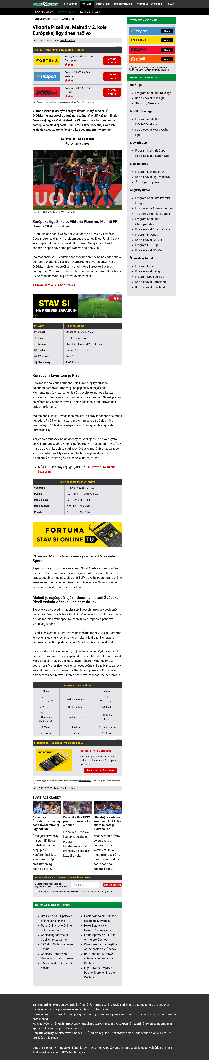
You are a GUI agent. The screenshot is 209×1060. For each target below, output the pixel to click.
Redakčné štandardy (73, 1047)
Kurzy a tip (68, 138)
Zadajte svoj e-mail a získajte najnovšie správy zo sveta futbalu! (51, 885)
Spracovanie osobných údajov (143, 1047)
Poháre (86, 4)
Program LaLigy (145, 266)
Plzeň (36, 632)
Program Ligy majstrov (150, 171)
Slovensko (71, 4)
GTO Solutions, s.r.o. (75, 1052)
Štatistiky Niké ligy (147, 103)
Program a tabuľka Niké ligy (153, 93)
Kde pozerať (86, 138)
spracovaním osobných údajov (65, 891)
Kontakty (50, 1047)
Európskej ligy (88, 383)
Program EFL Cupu (147, 245)
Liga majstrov (44, 11)
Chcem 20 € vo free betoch (100, 770)
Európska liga (66, 11)
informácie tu (45, 783)
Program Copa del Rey (149, 276)
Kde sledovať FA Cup (148, 240)
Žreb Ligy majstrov (147, 182)
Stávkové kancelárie (149, 4)
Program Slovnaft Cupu (150, 150)
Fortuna (76, 362)
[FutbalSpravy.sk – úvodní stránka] (45, 4)
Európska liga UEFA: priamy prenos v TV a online (77, 821)
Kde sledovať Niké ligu (149, 98)
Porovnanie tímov (77, 143)
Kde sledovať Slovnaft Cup (152, 155)
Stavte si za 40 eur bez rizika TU (56, 285)
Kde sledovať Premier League (154, 208)
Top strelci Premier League (152, 213)
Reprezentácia (123, 4)
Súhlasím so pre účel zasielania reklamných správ (76, 891)
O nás (170, 4)
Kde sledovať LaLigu (148, 271)
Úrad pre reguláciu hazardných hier (110, 1033)
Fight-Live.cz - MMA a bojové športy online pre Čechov (99, 972)
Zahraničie (103, 4)
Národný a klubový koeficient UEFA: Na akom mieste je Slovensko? (107, 823)
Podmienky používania (105, 1047)
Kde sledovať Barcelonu (150, 282)
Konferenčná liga (91, 11)
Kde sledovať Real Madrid (151, 287)
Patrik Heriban (67, 40)
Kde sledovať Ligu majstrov (152, 177)
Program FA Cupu (146, 234)
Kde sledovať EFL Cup (149, 250)
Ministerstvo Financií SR (70, 1033)
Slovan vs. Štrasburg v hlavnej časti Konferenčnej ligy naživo (46, 823)
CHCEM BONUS (112, 60)
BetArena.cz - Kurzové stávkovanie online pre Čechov (98, 958)
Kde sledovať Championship (153, 229)
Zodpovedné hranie (146, 1033)
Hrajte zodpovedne (85, 781)
